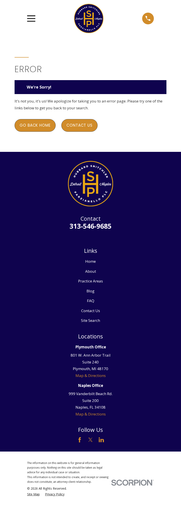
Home (90, 261)
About (90, 271)
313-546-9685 (90, 226)
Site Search (90, 320)
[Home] (88, 18)
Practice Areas (90, 281)
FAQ (90, 300)
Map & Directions (90, 375)
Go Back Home (35, 125)
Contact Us (79, 125)
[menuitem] (33, 494)
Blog (90, 291)
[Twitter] (90, 439)
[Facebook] (79, 439)
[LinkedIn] (101, 439)
